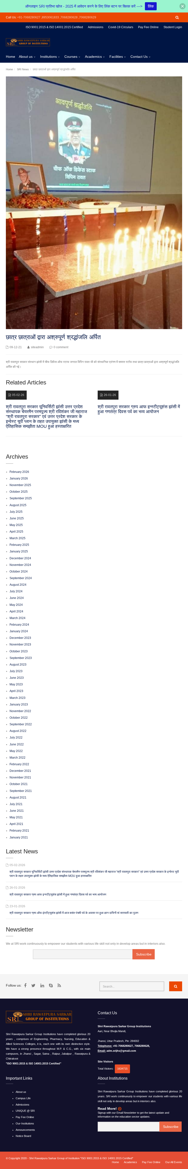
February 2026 (19, 472)
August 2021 (18, 797)
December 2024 (20, 558)
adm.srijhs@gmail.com (121, 1050)
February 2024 (19, 624)
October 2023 (19, 651)
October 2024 (19, 571)
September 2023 (21, 658)
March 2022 (17, 757)
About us (26, 57)
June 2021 (17, 810)
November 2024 (20, 565)
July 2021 (16, 804)
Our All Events (173, 1162)
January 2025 (19, 551)
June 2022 (17, 744)
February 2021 (19, 830)
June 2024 (17, 598)
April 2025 (16, 531)
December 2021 (20, 771)
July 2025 (16, 511)
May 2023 (16, 684)
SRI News (23, 69)
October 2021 (19, 784)
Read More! (107, 1108)
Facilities (116, 57)
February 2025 (19, 545)
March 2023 (17, 698)
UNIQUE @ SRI (25, 1110)
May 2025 (16, 525)
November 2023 (20, 644)
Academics (93, 57)
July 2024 (16, 591)
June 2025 (17, 518)
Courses (70, 57)
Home (10, 57)
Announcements (25, 1129)
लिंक (151, 6)
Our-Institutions (25, 1123)
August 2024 (18, 584)
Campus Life (23, 1098)
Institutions (48, 57)
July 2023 (16, 671)
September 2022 (21, 724)
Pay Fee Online (25, 1117)
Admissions (22, 1104)
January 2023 (19, 704)
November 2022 (20, 711)
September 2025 (21, 498)
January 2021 (19, 837)
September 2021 (21, 791)
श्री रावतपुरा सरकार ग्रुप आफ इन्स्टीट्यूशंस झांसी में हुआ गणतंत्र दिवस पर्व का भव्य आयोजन (58, 894)
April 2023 (16, 691)
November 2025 (20, 485)
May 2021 (16, 817)
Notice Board (23, 1135)
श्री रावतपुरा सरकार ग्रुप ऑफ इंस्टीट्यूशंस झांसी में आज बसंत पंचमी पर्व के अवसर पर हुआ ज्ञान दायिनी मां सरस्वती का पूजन (74, 913)
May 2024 (16, 605)
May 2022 (16, 751)
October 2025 (19, 491)
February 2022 (19, 764)
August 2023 (18, 664)
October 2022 (19, 717)
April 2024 (16, 611)
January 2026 (19, 478)
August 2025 (18, 505)
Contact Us (139, 57)
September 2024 (21, 578)
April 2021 (16, 824)
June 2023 (17, 678)
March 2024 (17, 618)
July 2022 (16, 737)
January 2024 (19, 631)
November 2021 (20, 777)
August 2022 (18, 731)
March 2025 (17, 538)
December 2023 (20, 638)
